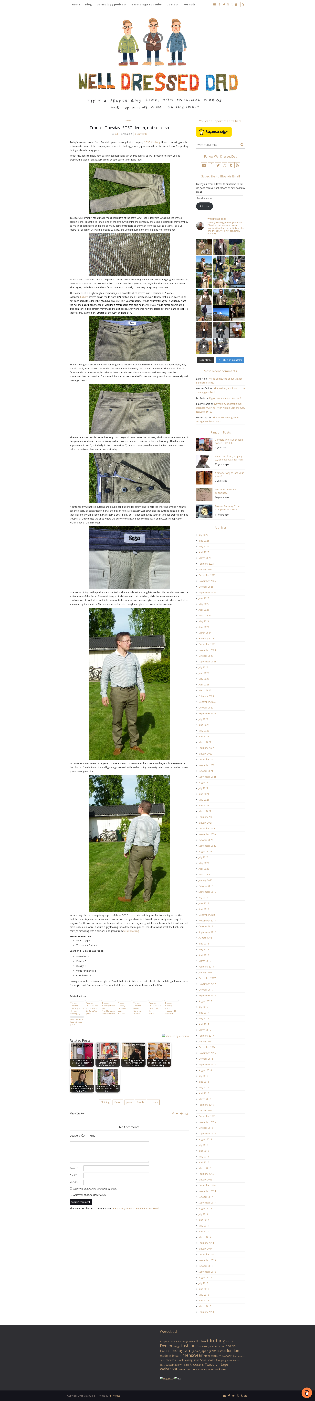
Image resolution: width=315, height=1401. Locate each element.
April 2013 (204, 1300)
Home (76, 4)
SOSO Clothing (152, 142)
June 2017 (204, 1012)
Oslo (234, 1356)
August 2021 (205, 782)
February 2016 (206, 1104)
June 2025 (204, 598)
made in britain (170, 1356)
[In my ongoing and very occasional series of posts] (237, 313)
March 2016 (205, 1099)
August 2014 (205, 1208)
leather (221, 1351)
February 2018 (206, 966)
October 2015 (206, 1127)
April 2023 (204, 684)
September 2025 (207, 592)
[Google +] (181, 1113)
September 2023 (207, 661)
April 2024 (204, 627)
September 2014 (207, 1202)
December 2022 (207, 701)
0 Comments (141, 134)
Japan (204, 1351)
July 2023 (203, 667)
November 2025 (207, 581)
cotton (229, 1341)
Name (74, 1168)
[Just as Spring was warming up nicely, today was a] (204, 313)
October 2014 (206, 1196)
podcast (241, 1356)
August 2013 (205, 1277)
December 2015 (207, 1116)
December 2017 (207, 978)
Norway (226, 1355)
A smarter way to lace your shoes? (229, 474)
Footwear (202, 1346)
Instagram (181, 1350)
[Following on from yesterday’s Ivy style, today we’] (204, 264)
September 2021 (207, 776)
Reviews (129, 120)
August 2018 (205, 937)
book (172, 1341)
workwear (220, 1369)
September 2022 (207, 713)
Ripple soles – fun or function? (225, 398)
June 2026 (204, 540)
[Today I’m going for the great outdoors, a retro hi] (221, 313)
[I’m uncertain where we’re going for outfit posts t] (237, 247)
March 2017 (205, 1029)
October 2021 (206, 770)
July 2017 (203, 1006)
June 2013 (204, 1288)
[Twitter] (177, 1113)
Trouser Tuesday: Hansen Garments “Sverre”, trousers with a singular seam (140, 1008)
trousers (153, 1102)
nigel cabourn (212, 1356)
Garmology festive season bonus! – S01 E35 (229, 441)
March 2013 (205, 1306)
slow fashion (233, 1360)
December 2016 (207, 1047)
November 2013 (207, 1260)
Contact (173, 4)
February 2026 (206, 563)
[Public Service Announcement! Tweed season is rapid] (204, 297)
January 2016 (205, 1110)
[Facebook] (172, 1113)
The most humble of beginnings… (226, 491)
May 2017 (204, 1018)
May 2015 (204, 1156)
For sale (189, 4)
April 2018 (204, 955)
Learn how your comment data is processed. (135, 1208)
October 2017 (206, 989)
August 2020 (205, 851)
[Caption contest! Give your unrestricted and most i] (204, 247)
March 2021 (205, 811)
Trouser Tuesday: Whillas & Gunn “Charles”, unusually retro (122, 1008)
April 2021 (204, 805)
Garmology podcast (112, 4)
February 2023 (206, 696)
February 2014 (206, 1242)
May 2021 (204, 799)
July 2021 (203, 788)
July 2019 (203, 897)
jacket (196, 1351)
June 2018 (204, 943)
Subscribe (205, 206)
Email (73, 1175)
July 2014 (203, 1214)
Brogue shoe (189, 1341)
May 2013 (204, 1294)
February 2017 (206, 1035)
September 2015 (207, 1133)
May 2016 (204, 1087)
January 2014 (205, 1248)
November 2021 (207, 765)
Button (201, 1341)
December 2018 (207, 914)
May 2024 (204, 621)
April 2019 (204, 909)
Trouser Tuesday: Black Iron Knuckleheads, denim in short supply (108, 1008)
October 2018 (206, 926)
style (162, 1364)
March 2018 (205, 960)
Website (74, 1182)
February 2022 (206, 747)
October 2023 (206, 655)
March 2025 (205, 615)
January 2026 (205, 569)
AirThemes (114, 1395)
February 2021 (206, 816)
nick (116, 134)
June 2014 (204, 1219)
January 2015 (205, 1179)
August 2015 (205, 1139)
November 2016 (207, 1052)
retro (162, 1360)
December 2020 (207, 828)
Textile (140, 1102)
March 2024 (205, 632)
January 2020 (205, 880)
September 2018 (207, 932)
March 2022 (205, 742)
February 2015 (206, 1173)
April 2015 (204, 1162)
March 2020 (205, 874)
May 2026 (204, 546)
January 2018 (205, 972)
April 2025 (204, 609)
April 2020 (204, 868)
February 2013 (206, 1312)
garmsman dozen (216, 1346)
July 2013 (203, 1283)
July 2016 (203, 1076)
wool (210, 1369)
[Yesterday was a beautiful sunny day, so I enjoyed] (221, 346)
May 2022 (204, 730)
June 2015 (204, 1150)
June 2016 (204, 1081)
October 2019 (206, 886)
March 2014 (205, 1237)
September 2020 (207, 845)
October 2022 (206, 707)
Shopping (221, 1360)
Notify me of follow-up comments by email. (95, 1188)
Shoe (203, 1360)
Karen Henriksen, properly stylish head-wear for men (229, 458)
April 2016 (204, 1093)
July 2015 (203, 1145)
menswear (192, 1355)
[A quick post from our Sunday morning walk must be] (237, 297)
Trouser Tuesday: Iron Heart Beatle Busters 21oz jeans (92, 1008)
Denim (117, 1102)
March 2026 (205, 557)
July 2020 (203, 857)
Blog (88, 4)
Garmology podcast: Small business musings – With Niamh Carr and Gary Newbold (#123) (220, 407)
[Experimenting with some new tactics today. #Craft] (204, 330)
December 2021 (207, 759)
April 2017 (204, 1024)
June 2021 (204, 793)
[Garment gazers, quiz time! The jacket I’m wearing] (221, 297)
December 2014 (207, 1185)
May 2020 (204, 863)
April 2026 (204, 552)
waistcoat (169, 1368)
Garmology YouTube (146, 4)
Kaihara (84, 296)
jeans (129, 1102)
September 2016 (207, 1064)
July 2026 (203, 534)
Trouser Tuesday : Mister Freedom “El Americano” (170, 1008)
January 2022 (205, 753)
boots (179, 1341)
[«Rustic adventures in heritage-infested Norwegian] (237, 264)
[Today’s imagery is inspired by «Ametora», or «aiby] (221, 264)
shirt (196, 1360)
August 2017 (205, 1001)
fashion (188, 1345)
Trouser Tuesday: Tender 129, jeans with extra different (228, 508)
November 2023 (207, 650)
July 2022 (203, 719)
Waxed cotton (186, 1369)
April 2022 (204, 736)
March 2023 (205, 690)
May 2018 (204, 949)
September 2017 (207, 995)
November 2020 (207, 834)
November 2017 (207, 983)
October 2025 (206, 586)
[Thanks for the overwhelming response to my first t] (221, 330)
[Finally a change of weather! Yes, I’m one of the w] (237, 280)
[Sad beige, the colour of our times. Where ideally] (204, 280)
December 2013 (207, 1254)
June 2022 (204, 724)
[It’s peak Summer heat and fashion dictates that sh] (221, 280)
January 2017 (205, 1041)
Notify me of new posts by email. (90, 1194)
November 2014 (207, 1191)
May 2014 (204, 1225)
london (233, 1350)
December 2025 (207, 575)
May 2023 (204, 678)
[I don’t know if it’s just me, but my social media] (221, 247)
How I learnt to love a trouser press (76, 1022)
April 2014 (204, 1231)
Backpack (164, 1341)
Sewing (188, 1360)
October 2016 (206, 1058)
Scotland (179, 1360)
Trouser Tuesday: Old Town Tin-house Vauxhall (155, 1008)
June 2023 (204, 673)
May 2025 (204, 604)
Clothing (105, 1102)
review (170, 1360)
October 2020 (206, 840)
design (176, 1346)
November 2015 (207, 1122)
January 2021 (205, 822)
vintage (222, 1364)
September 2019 (207, 891)
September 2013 (207, 1271)
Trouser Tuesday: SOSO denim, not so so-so (129, 127)
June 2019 (204, 903)
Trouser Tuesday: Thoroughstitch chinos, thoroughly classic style (77, 1008)
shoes (211, 1360)
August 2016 (205, 1070)
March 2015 (205, 1168)
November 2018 (207, 920)
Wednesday (201, 1369)
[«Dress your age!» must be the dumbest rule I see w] (237, 330)
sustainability (174, 1364)
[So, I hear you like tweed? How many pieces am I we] (204, 346)
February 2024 (206, 638)
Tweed (210, 1364)
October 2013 (206, 1265)
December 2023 (207, 644)
